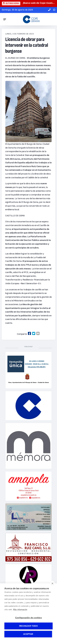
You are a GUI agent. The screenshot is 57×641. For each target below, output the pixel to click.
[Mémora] (28, 446)
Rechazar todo (28, 626)
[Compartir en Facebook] (29, 333)
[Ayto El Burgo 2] (28, 370)
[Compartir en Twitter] (33, 333)
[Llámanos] (49, 10)
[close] (52, 583)
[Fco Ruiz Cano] (28, 547)
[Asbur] (28, 516)
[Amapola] (28, 486)
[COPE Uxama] (31, 19)
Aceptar (28, 634)
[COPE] (28, 406)
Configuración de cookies (28, 618)
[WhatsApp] (54, 10)
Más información (20, 609)
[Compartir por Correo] (37, 333)
